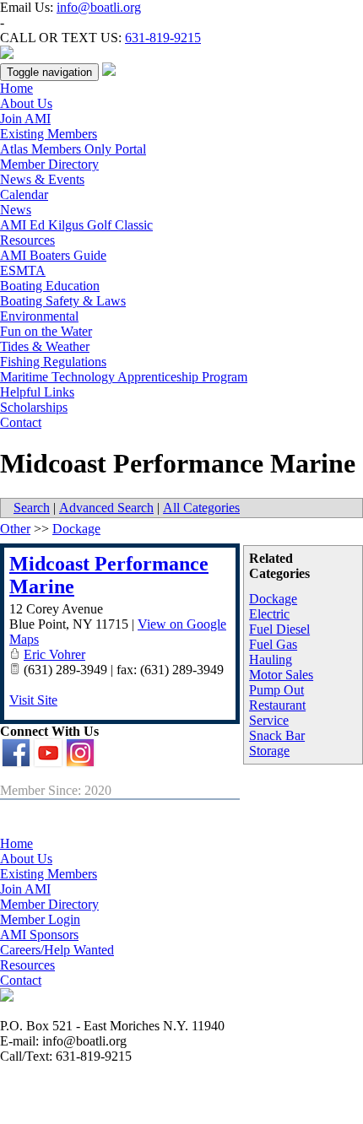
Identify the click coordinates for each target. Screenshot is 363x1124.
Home (16, 88)
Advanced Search (106, 507)
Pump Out (276, 690)
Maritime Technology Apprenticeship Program (123, 377)
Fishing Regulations (53, 361)
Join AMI (25, 118)
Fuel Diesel (279, 629)
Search (32, 507)
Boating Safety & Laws (63, 301)
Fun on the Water (46, 331)
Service (269, 720)
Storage (269, 750)
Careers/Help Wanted (57, 950)
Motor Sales (281, 674)
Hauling (270, 659)
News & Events (42, 179)
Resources (27, 240)
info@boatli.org (99, 7)
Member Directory (49, 164)
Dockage (273, 599)
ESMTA (23, 270)
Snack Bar (277, 735)
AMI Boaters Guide (53, 255)
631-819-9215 (163, 37)
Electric (269, 614)
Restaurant (277, 705)
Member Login (40, 919)
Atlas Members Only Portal (73, 149)
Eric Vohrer (54, 654)
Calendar (24, 194)
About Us (26, 103)
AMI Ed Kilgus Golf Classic (76, 225)
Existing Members (48, 134)
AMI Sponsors (39, 934)
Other (15, 528)
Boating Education (50, 285)
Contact (20, 422)
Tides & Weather (44, 346)
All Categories (201, 507)
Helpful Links (37, 392)
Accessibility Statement (181, 1092)
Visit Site (33, 700)
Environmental (39, 316)
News (15, 210)
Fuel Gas (273, 644)
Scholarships (34, 407)
